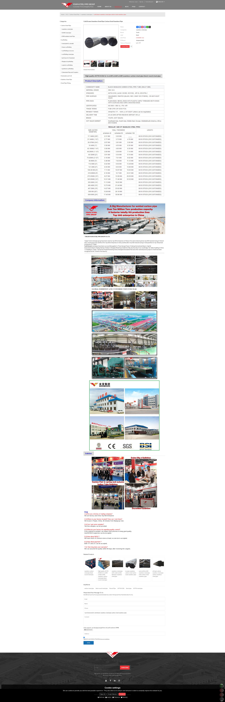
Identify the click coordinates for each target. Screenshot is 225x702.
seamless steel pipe (86, 14)
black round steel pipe (102, 588)
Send (88, 642)
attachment (89, 629)
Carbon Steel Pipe (74, 14)
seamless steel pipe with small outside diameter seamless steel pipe (117, 573)
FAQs (133, 6)
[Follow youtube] (106, 680)
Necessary (102, 697)
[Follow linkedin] (114, 680)
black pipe (128, 588)
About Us (108, 6)
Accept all (122, 694)
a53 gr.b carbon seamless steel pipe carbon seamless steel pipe (158, 573)
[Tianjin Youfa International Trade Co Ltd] (67, 5)
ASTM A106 (121, 588)
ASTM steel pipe (137, 588)
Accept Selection (112, 694)
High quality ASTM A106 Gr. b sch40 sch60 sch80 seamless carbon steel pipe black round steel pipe (103, 575)
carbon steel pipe (89, 588)
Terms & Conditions (105, 639)
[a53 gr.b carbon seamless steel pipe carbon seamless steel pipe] (158, 563)
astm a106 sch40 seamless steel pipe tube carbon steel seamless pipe (144, 573)
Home (99, 6)
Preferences (117, 697)
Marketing (124, 697)
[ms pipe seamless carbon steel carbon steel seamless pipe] (131, 563)
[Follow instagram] (119, 680)
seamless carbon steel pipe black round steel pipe (89, 572)
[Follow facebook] (110, 680)
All (67, 14)
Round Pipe (112, 588)
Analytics (109, 697)
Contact (142, 6)
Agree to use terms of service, (96, 639)
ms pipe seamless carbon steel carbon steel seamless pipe (130, 572)
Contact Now (125, 46)
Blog (126, 6)
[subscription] (125, 668)
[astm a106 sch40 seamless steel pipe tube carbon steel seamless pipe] (145, 563)
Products (118, 6)
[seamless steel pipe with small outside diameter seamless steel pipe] (117, 563)
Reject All (102, 694)
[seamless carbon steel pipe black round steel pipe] (90, 563)
